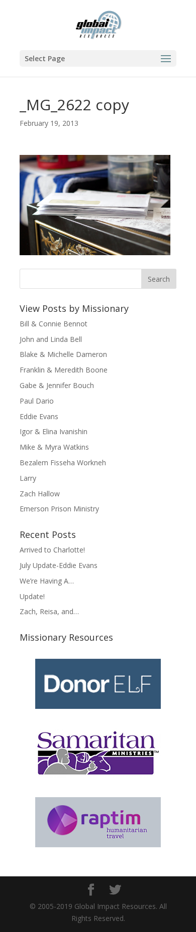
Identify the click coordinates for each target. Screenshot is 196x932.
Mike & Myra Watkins (54, 447)
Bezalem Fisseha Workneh (63, 462)
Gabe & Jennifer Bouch (57, 385)
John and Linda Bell (51, 339)
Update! (32, 596)
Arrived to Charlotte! (52, 549)
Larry (28, 478)
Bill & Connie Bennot (53, 323)
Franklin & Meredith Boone (64, 370)
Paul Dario (37, 401)
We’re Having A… (47, 581)
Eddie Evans (39, 416)
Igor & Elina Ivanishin (53, 431)
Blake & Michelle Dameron (63, 354)
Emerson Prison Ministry (59, 508)
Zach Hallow (40, 493)
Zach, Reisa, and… (49, 611)
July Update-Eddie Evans (58, 565)
